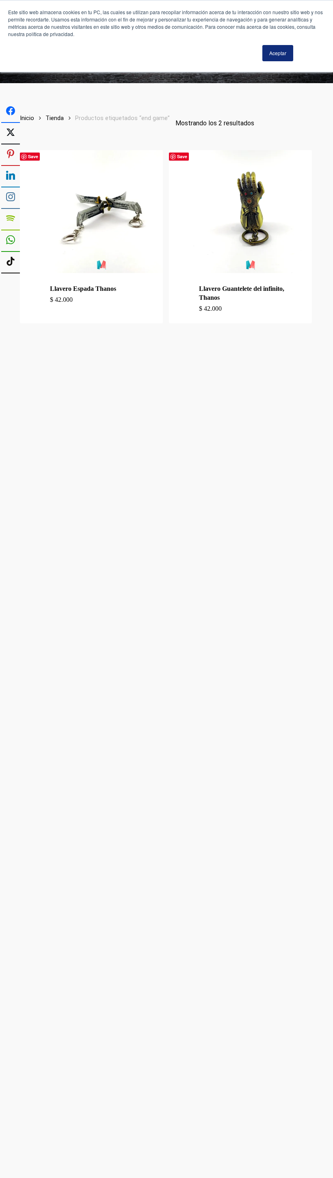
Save (33, 156)
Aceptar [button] (277, 52)
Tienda (54, 118)
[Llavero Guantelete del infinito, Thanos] (250, 211)
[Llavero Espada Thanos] (101, 211)
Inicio (27, 118)
